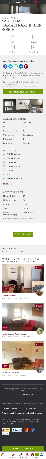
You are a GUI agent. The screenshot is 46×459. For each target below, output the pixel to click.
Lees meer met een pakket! (23, 92)
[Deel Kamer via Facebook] (5, 66)
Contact (14, 409)
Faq (20, 409)
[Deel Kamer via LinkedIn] (21, 66)
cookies (18, 2)
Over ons (5, 409)
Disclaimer (21, 421)
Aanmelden (13, 457)
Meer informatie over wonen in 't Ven (13, 252)
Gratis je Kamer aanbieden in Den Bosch (26, 413)
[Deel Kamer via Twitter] (10, 66)
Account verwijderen (8, 423)
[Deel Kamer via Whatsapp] (15, 66)
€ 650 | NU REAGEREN (23, 448)
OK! (36, 2)
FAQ (33, 457)
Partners (5, 413)
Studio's (15, 394)
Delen (39, 267)
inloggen (21, 457)
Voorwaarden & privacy (9, 421)
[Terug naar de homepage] (2, 455)
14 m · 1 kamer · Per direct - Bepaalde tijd (15, 375)
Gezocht (27, 457)
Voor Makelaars (29, 409)
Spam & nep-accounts (32, 421)
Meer (6, 184)
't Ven (25, 127)
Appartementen (27, 394)
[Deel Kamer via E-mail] (26, 66)
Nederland (36, 419)
